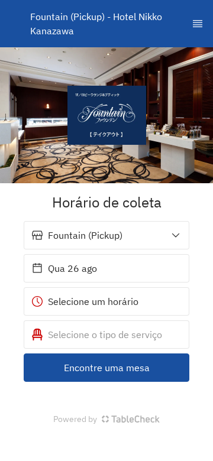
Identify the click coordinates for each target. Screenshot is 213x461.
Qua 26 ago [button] (72, 268)
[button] (106, 235)
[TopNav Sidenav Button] (197, 23)
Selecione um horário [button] (93, 301)
